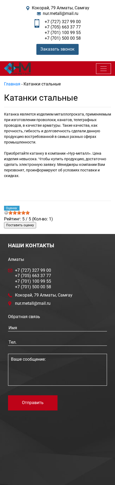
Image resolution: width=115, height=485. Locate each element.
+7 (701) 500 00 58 (63, 38)
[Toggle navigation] (103, 68)
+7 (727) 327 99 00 (63, 21)
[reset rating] (6, 213)
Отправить (33, 402)
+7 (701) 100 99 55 (63, 32)
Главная (12, 84)
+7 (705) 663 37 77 (63, 27)
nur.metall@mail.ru (60, 13)
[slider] (19, 213)
